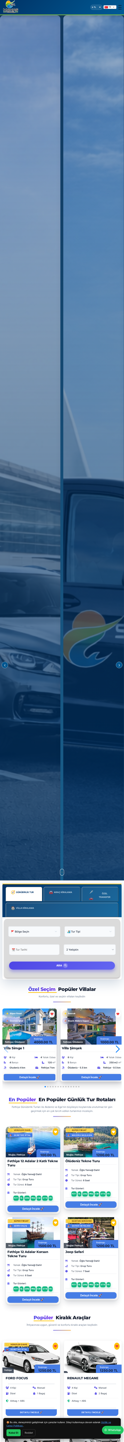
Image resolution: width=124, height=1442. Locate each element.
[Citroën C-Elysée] (93, 1438)
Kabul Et (13, 1432)
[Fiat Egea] (31, 1438)
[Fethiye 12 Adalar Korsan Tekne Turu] (33, 1232)
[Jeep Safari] (91, 1232)
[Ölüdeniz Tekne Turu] (91, 1141)
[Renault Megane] (93, 1356)
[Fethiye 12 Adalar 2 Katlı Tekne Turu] (33, 1141)
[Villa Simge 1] (29, 1026)
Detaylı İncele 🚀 (29, 1077)
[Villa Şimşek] (92, 1026)
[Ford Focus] (31, 1356)
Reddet (29, 1432)
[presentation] (5, 665)
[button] (118, 1049)
